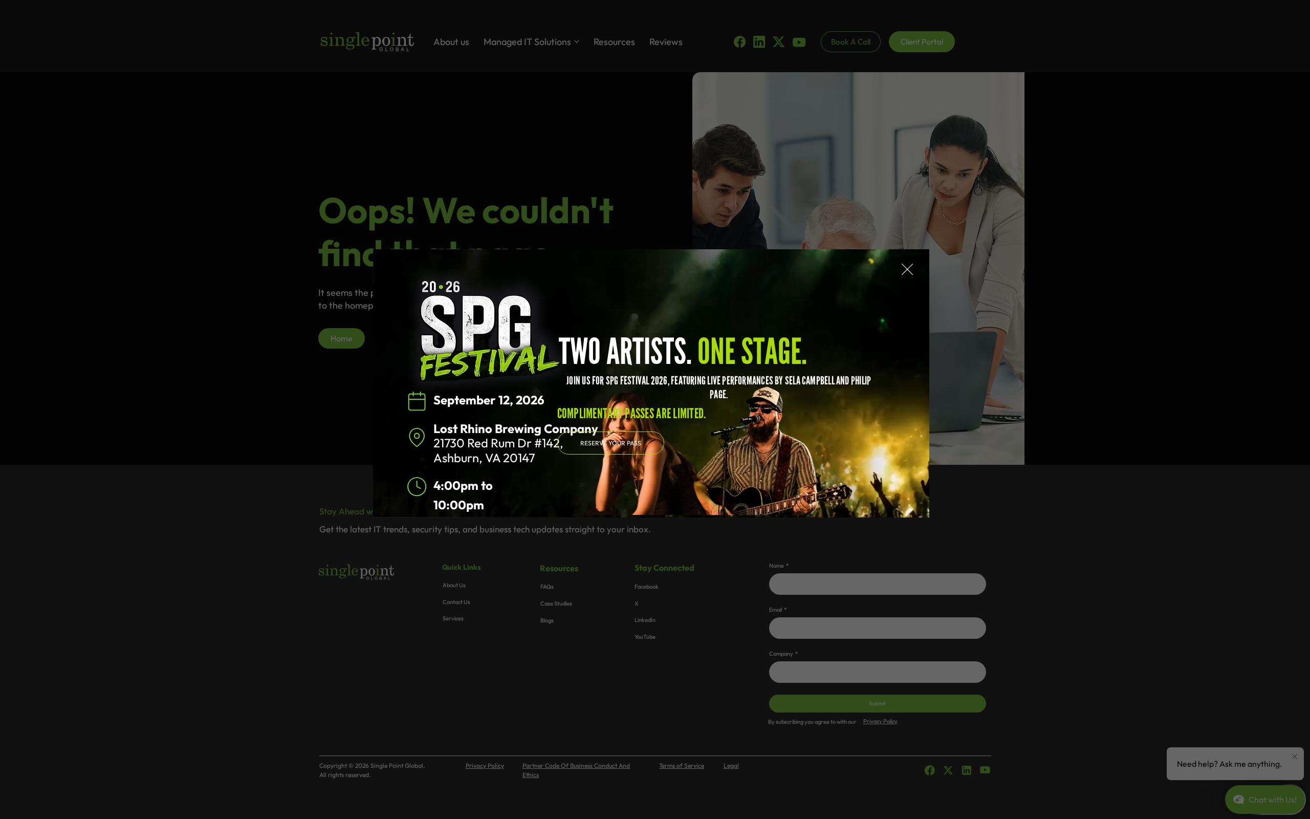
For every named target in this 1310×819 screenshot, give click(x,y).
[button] (907, 270)
